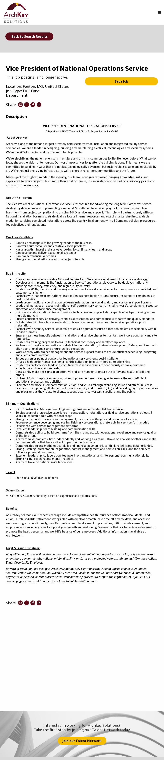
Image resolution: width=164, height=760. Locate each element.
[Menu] (159, 12)
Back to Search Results (29, 36)
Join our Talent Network (82, 741)
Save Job (121, 81)
